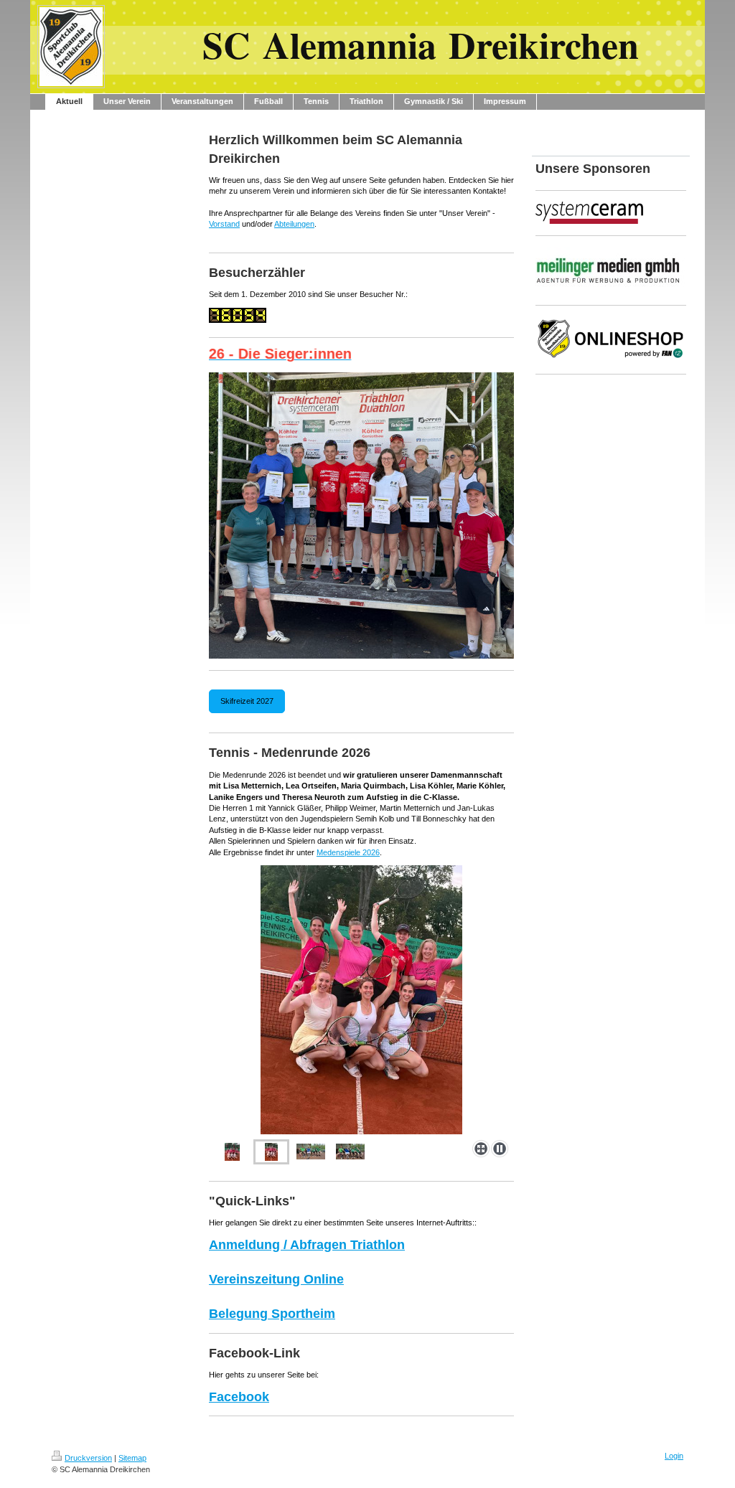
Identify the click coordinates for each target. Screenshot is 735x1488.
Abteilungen (294, 224)
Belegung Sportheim (272, 1313)
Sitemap (132, 1458)
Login (674, 1455)
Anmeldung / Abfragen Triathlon (307, 1245)
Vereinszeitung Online (276, 1279)
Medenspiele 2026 (348, 852)
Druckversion (88, 1458)
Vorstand (224, 224)
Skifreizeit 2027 (246, 701)
